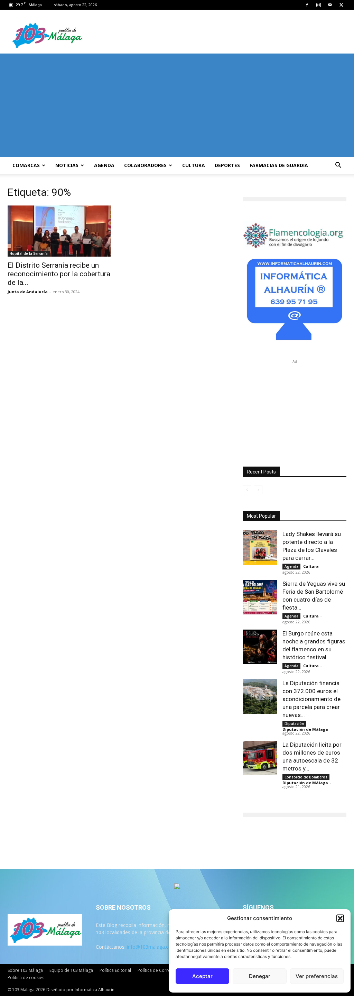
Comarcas (26, 165)
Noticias (66, 165)
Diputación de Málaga (305, 729)
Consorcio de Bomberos (306, 777)
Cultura (193, 165)
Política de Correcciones (161, 970)
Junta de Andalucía (28, 291)
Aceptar (202, 976)
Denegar (259, 976)
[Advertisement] (177, 105)
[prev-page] (247, 490)
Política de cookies (26, 977)
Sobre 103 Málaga (25, 970)
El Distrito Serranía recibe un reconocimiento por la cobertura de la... (59, 274)
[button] (340, 918)
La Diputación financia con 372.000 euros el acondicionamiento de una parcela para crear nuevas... (311, 699)
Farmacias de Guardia (279, 165)
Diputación (294, 723)
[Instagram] (318, 5)
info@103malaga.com (151, 947)
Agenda (104, 165)
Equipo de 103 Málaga (71, 970)
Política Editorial (115, 970)
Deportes (227, 165)
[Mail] (330, 5)
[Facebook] (307, 5)
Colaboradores (145, 165)
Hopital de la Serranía (29, 253)
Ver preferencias (317, 976)
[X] (341, 5)
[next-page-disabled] (258, 490)
